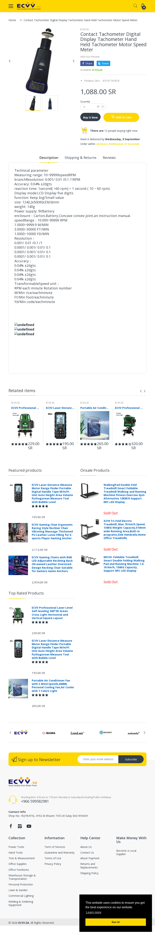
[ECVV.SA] (29, 6)
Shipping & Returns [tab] (80, 157)
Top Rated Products (26, 593)
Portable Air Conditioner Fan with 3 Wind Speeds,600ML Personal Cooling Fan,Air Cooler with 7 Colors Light (94, 408)
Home (12, 20)
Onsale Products (95, 470)
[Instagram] (20, 827)
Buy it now (90, 117)
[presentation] (141, 391)
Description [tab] (48, 157)
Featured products (25, 470)
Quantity (85, 101)
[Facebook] (11, 827)
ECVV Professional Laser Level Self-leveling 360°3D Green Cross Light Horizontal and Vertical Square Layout (25, 408)
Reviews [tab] (109, 157)
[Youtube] (29, 827)
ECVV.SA (84, 29)
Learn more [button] (93, 912)
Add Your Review (90, 56)
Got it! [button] (116, 922)
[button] (19, 444)
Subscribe (131, 759)
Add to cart (123, 117)
